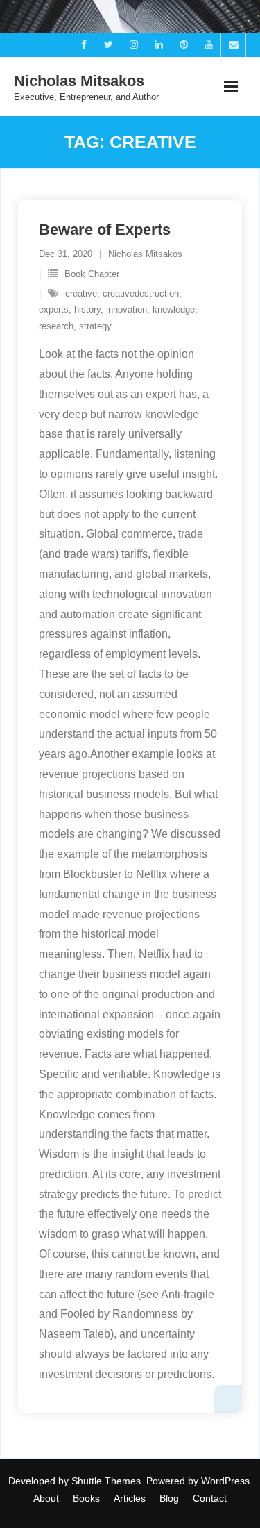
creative (81, 293)
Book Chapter (91, 274)
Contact (210, 1498)
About (46, 1498)
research (56, 326)
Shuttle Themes (106, 1480)
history (87, 309)
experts (54, 309)
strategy (95, 326)
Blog (169, 1498)
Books (86, 1498)
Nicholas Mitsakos (145, 254)
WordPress (225, 1480)
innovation (126, 309)
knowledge (174, 309)
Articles (130, 1498)
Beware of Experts (105, 229)
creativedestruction (141, 293)
